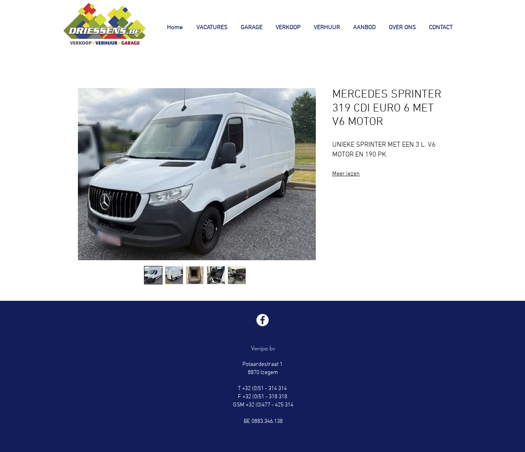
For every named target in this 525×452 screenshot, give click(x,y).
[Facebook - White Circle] (262, 320)
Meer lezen (346, 173)
